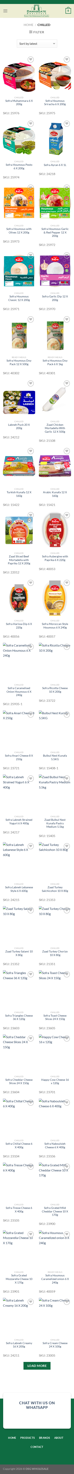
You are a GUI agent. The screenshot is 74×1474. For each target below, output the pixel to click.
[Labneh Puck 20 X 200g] (19, 398)
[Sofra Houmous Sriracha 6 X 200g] (55, 74)
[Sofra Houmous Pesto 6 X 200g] (19, 139)
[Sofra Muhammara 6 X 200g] (19, 74)
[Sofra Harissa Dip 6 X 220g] (19, 598)
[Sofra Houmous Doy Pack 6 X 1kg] (55, 334)
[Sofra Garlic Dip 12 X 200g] (55, 270)
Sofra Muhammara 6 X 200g (19, 102)
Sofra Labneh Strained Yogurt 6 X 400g (19, 821)
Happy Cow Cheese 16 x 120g (55, 1081)
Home (28, 25)
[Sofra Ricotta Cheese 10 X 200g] (55, 662)
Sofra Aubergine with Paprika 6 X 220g (55, 558)
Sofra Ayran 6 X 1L (55, 165)
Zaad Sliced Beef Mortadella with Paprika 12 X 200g (19, 560)
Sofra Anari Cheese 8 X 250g (19, 757)
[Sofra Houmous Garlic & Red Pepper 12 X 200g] (55, 203)
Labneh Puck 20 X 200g (19, 426)
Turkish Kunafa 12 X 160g (19, 494)
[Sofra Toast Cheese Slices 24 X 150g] (55, 989)
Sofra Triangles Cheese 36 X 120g (19, 1017)
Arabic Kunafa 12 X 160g (55, 494)
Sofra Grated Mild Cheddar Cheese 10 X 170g (55, 1211)
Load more (37, 1365)
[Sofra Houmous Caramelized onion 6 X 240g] (55, 1249)
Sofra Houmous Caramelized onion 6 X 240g (55, 1279)
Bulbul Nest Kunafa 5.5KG (55, 757)
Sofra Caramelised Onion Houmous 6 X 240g (19, 692)
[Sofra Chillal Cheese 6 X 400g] (19, 1118)
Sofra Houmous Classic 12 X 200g (19, 298)
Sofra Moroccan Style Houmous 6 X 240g (55, 625)
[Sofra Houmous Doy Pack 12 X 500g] (19, 334)
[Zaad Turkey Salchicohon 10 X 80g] (55, 861)
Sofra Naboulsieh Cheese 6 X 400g (55, 1145)
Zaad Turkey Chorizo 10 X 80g (55, 953)
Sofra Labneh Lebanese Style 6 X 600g (19, 889)
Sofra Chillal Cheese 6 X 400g (19, 1145)
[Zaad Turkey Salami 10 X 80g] (19, 925)
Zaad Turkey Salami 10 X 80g (19, 953)
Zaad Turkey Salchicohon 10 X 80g (55, 889)
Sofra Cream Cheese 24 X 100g (55, 1345)
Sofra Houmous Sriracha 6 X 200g (55, 102)
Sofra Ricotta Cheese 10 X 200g (55, 690)
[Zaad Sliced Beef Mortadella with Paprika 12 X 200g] (19, 530)
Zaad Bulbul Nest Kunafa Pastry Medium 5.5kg (55, 823)
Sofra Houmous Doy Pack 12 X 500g (19, 362)
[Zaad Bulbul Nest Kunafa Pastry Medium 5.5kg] (55, 793)
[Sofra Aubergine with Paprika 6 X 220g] (55, 530)
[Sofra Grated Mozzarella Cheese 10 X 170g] (19, 1249)
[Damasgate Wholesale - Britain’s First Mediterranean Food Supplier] (37, 11)
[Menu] (5, 11)
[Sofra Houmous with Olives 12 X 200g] (19, 203)
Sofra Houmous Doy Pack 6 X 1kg (55, 362)
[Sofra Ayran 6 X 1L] (55, 139)
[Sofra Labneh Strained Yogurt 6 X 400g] (19, 793)
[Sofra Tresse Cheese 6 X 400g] (19, 1182)
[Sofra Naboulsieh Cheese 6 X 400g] (55, 1118)
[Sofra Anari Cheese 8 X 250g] (19, 729)
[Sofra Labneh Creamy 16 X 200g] (19, 1317)
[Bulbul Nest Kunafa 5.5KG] (55, 729)
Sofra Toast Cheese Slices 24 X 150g (55, 1017)
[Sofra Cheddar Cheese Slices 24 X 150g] (19, 1053)
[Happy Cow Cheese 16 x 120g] (55, 1053)
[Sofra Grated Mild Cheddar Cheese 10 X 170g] (55, 1182)
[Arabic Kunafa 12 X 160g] (55, 466)
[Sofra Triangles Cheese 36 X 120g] (19, 989)
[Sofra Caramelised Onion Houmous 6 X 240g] (19, 662)
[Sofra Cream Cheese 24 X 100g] (55, 1317)
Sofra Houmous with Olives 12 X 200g (19, 230)
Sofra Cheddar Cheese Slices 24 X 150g (19, 1081)
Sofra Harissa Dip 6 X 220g (19, 625)
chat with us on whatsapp (37, 1405)
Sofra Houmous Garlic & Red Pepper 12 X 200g (55, 232)
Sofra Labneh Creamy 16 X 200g (19, 1345)
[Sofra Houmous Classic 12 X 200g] (19, 270)
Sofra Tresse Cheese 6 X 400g (19, 1209)
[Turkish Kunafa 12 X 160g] (19, 466)
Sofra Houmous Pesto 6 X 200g (19, 166)
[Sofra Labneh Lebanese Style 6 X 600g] (19, 861)
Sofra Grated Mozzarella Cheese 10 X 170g (19, 1279)
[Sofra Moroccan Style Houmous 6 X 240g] (55, 598)
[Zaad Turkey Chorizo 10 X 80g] (55, 925)
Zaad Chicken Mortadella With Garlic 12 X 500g (55, 428)
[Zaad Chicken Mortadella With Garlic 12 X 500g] (55, 398)
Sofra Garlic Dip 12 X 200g (55, 298)
